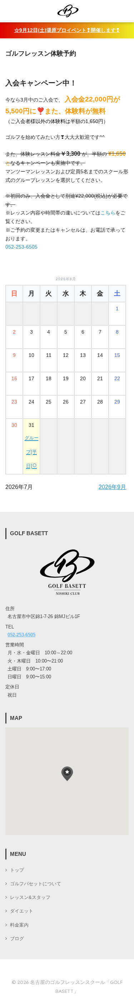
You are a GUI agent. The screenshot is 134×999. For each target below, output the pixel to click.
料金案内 (19, 925)
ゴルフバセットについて (35, 883)
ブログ (17, 938)
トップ (17, 870)
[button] (67, 774)
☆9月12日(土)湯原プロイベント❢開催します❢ (67, 30)
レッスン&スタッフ (30, 897)
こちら (107, 213)
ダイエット (21, 911)
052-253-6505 (21, 247)
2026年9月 (112, 487)
